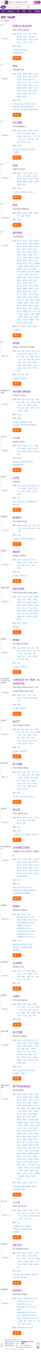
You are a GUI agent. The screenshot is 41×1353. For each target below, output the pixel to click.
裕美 (34, 93)
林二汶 (30, 82)
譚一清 (38, 1261)
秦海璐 (30, 74)
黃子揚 (32, 314)
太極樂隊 (31, 320)
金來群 (25, 868)
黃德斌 (19, 862)
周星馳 (19, 260)
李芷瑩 (25, 873)
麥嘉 (28, 133)
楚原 (34, 283)
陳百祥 (19, 305)
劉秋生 (28, 1049)
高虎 (19, 1216)
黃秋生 (36, 74)
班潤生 (30, 1253)
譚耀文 (33, 820)
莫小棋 (33, 1213)
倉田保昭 (20, 1054)
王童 (18, 701)
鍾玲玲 (19, 1309)
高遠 (18, 976)
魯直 (27, 408)
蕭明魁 (25, 451)
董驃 (27, 300)
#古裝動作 (16, 50)
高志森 (35, 326)
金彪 (19, 1264)
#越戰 (23, 1073)
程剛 (27, 374)
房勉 (24, 528)
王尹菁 (19, 873)
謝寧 (24, 184)
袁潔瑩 (19, 269)
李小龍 (19, 1298)
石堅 (31, 1301)
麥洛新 (25, 876)
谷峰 (37, 303)
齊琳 (22, 659)
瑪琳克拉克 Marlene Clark (31, 1318)
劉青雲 (19, 173)
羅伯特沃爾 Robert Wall (24, 1307)
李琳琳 (30, 288)
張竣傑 (36, 182)
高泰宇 (36, 39)
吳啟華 (30, 297)
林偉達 (25, 623)
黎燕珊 (25, 93)
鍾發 (24, 1063)
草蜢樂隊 (21, 1176)
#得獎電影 (16, 107)
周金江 (32, 1261)
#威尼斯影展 (30, 107)
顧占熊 (35, 656)
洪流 (38, 650)
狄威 (35, 488)
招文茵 (30, 1043)
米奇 (27, 613)
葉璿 (18, 1267)
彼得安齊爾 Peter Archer (29, 1315)
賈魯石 (33, 402)
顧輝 (18, 454)
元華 (28, 139)
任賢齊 (36, 859)
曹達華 (30, 605)
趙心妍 (23, 648)
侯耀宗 (19, 1051)
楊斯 (32, 359)
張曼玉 (36, 213)
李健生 (25, 1060)
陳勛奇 (19, 623)
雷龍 (24, 783)
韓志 (29, 1219)
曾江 (22, 300)
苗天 (28, 402)
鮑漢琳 (23, 272)
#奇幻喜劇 (23, 1277)
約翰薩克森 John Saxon (30, 1298)
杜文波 (19, 786)
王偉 (18, 491)
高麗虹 (19, 1043)
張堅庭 (20, 314)
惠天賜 (26, 314)
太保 (38, 485)
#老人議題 (23, 109)
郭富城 (19, 246)
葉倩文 (25, 1159)
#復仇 (14, 887)
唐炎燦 (19, 368)
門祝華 (32, 408)
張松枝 (30, 868)
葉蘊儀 (19, 263)
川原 (19, 528)
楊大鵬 (25, 1216)
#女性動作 (16, 425)
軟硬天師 (31, 277)
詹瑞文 (35, 91)
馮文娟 (23, 1213)
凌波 (22, 729)
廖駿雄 (19, 868)
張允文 (38, 408)
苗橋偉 (19, 1060)
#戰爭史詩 (30, 192)
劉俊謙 (35, 862)
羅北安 (19, 42)
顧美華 (27, 274)
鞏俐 (35, 260)
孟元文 (29, 362)
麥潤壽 (25, 88)
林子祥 (35, 291)
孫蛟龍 (30, 182)
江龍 (34, 653)
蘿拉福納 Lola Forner (23, 917)
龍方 (29, 311)
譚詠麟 (26, 266)
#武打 (14, 501)
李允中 (38, 359)
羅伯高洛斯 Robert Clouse (25, 1327)
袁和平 (30, 308)
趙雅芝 (19, 291)
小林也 (20, 1010)
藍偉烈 (29, 365)
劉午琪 (38, 356)
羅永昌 (36, 865)
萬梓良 (36, 297)
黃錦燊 (25, 288)
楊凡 (29, 291)
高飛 (35, 1054)
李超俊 (23, 780)
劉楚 (22, 408)
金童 (28, 528)
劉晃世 (25, 1264)
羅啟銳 (19, 322)
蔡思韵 (25, 862)
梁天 (34, 79)
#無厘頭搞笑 (17, 1186)
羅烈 (32, 351)
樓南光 (25, 96)
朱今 (18, 659)
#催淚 (26, 104)
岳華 (18, 351)
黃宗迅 (28, 565)
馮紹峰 (36, 130)
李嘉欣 (30, 263)
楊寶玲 (26, 317)
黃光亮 (25, 286)
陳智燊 (19, 85)
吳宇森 (19, 286)
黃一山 (19, 294)
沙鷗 (18, 780)
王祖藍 (25, 39)
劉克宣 (30, 488)
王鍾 (29, 368)
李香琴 (30, 305)
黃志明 (25, 743)
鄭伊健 (19, 817)
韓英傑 (29, 405)
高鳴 (32, 775)
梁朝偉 (36, 240)
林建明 (19, 277)
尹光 (29, 269)
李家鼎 (29, 735)
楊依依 (36, 873)
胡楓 (28, 272)
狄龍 (18, 300)
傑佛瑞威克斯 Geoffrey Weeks (26, 1312)
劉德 (24, 599)
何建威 (23, 1256)
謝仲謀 (20, 410)
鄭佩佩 (25, 446)
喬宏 (19, 405)
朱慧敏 (29, 76)
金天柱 (25, 974)
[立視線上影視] (3, 7)
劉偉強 (19, 96)
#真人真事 (32, 104)
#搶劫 (30, 944)
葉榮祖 (36, 611)
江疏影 (19, 176)
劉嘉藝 (19, 184)
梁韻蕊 (19, 308)
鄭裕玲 (25, 240)
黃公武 (19, 974)
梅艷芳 (30, 213)
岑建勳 (19, 88)
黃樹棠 (19, 619)
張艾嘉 (25, 263)
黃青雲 (23, 1007)
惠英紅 (30, 255)
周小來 (29, 656)
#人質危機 (16, 152)
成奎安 (35, 608)
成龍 (18, 485)
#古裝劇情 (16, 1232)
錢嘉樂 (28, 216)
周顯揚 (19, 46)
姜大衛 (36, 288)
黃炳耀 (25, 305)
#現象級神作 (17, 890)
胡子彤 (19, 865)
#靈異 (22, 1274)
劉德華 (19, 74)
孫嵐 (19, 531)
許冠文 (19, 283)
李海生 (19, 311)
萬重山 (23, 402)
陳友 (35, 280)
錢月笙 (25, 741)
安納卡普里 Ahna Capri (24, 1304)
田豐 (28, 772)
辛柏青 (20, 1219)
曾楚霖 (26, 777)
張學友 (19, 243)
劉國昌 (30, 88)
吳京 (24, 176)
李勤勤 (19, 136)
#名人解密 (16, 708)
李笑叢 (19, 365)
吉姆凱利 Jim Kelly (23, 1301)
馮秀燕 (19, 602)
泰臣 (29, 93)
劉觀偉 (19, 1271)
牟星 (28, 142)
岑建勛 (25, 920)
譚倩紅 (19, 252)
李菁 (28, 359)
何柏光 (25, 269)
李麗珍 (38, 300)
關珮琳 (20, 303)
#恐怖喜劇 (16, 1274)
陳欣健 (36, 305)
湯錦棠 (29, 786)
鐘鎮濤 (25, 213)
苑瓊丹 (19, 611)
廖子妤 (25, 870)
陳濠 (29, 1010)
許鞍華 (19, 100)
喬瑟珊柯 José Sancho (24, 925)
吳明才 (19, 568)
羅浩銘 (19, 182)
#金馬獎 (22, 107)
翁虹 (35, 255)
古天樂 (25, 173)
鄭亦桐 (38, 1216)
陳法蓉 (25, 291)
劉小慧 (29, 448)
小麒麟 (38, 732)
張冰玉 (28, 399)
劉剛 (29, 653)
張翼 (22, 216)
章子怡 (19, 820)
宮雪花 (19, 79)
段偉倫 (29, 616)
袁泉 (35, 173)
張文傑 (25, 865)
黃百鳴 (32, 266)
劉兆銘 (25, 280)
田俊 (27, 732)
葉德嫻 (25, 74)
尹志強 (30, 280)
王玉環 (29, 1256)
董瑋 (24, 1324)
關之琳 (25, 243)
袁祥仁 (23, 608)
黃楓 (18, 747)
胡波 (24, 786)
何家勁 (23, 1057)
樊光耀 (19, 39)
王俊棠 (35, 616)
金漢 (27, 356)
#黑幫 (19, 887)
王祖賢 (36, 257)
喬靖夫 (19, 870)
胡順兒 (25, 42)
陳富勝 (19, 876)
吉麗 (18, 142)
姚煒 (31, 274)
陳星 (19, 362)
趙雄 (38, 528)
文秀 (32, 1007)
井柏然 (35, 34)
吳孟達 (19, 257)
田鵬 (37, 399)
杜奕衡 (23, 142)
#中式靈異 (27, 1274)
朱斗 (18, 1258)
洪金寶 (25, 37)
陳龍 (22, 1049)
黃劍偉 (36, 451)
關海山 (35, 269)
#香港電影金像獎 (18, 53)
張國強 (25, 1046)
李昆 (37, 772)
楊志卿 (23, 650)
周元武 (19, 320)
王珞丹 (25, 34)
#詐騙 (33, 1186)
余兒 (18, 884)
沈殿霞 (32, 300)
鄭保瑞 (19, 880)
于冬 (35, 85)
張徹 (22, 374)
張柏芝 (25, 817)
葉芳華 (35, 599)
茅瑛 (34, 1307)
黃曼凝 (33, 485)
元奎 (34, 1015)
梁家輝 (19, 37)
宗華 (22, 356)
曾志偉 (19, 240)
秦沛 (24, 76)
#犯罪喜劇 (32, 149)
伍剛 (24, 823)
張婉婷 (30, 322)
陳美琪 (25, 297)
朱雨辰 (25, 136)
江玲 (19, 359)
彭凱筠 (30, 873)
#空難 (26, 1070)
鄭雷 (24, 365)
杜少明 (19, 494)
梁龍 (27, 659)
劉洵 (24, 820)
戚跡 (25, 1219)
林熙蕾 (19, 823)
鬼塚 (35, 613)
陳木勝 (19, 188)
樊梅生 (19, 562)
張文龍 (35, 448)
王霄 (18, 216)
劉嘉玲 (25, 255)
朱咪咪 (19, 288)
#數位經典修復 (32, 425)
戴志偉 (30, 1060)
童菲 (38, 1213)
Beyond (20, 274)
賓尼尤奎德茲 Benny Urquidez (26, 931)
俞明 (37, 266)
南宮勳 (36, 729)
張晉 (29, 34)
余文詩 (25, 82)
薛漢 (18, 402)
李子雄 (30, 294)
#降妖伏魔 (35, 1274)
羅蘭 (29, 91)
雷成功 (28, 738)
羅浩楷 (35, 491)
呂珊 (24, 359)
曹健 (38, 402)
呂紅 (28, 1007)
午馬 (18, 448)
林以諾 (19, 91)
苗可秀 (25, 605)
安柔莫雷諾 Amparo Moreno (26, 934)
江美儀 (36, 82)
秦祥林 (29, 1040)
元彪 (19, 139)
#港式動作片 (24, 50)
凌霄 (22, 738)
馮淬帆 (25, 596)
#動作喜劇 (16, 504)
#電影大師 (23, 708)
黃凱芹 (36, 317)
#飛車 (22, 944)
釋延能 (25, 182)
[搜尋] (28, 7)
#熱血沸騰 (24, 890)
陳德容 (30, 257)
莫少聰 (29, 1057)
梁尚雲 (30, 743)
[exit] (2, 2)
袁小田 (25, 562)
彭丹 (24, 602)
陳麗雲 (38, 272)
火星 (34, 311)
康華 (35, 562)
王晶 (18, 1222)
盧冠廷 (26, 303)
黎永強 (25, 308)
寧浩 (35, 88)
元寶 (32, 139)
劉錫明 (19, 616)
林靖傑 (19, 704)
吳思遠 (25, 322)
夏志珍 (25, 1043)
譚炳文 (19, 93)
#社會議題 (16, 104)
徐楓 (18, 399)
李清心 (36, 868)
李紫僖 (36, 870)
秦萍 (28, 648)
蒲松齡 (19, 418)
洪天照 (30, 179)
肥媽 (29, 283)
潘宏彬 (36, 1060)
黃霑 (24, 252)
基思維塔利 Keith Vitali (24, 928)
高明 (18, 408)
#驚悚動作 (27, 893)
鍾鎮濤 (20, 266)
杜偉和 (26, 410)
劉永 (31, 613)
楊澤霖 (33, 528)
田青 (18, 272)
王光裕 (35, 365)
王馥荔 (19, 76)
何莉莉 (28, 351)
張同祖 (25, 294)
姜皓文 (19, 179)
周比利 (33, 1051)
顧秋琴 (35, 362)
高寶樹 (30, 354)
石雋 (22, 399)
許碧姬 (25, 85)
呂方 (18, 1256)
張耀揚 (38, 314)
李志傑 (26, 1261)
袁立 (28, 1213)
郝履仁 (20, 777)
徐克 (29, 79)
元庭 (37, 139)
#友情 (22, 104)
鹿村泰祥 (35, 1010)
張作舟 (29, 783)
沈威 (18, 613)
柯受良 (35, 920)
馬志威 (36, 179)
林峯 (29, 862)
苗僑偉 (30, 596)
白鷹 (32, 399)
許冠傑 (30, 286)
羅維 (22, 565)
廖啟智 (29, 176)
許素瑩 (19, 82)
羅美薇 (29, 252)
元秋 (24, 139)
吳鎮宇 (36, 1210)
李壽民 (19, 831)
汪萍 (18, 356)
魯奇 (18, 738)
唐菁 (24, 1004)
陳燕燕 (32, 356)
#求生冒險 (32, 1070)
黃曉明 (25, 1210)
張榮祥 (30, 1054)
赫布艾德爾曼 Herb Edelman (26, 922)
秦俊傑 (30, 39)
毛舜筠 (23, 249)
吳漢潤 (19, 1046)
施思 (22, 351)
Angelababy (32, 37)
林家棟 (25, 91)
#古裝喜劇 (16, 1277)
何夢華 (19, 535)
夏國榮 (30, 1264)
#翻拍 (23, 1189)
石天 (34, 136)
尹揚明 (19, 297)
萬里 (28, 1012)
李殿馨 (23, 448)
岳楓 (18, 374)
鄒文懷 (30, 85)
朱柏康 (30, 870)
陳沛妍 (25, 130)
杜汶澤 (25, 79)
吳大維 (29, 249)
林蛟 (32, 648)
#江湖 (22, 834)
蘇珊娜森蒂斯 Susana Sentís (26, 937)
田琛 (37, 648)
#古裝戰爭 (23, 192)
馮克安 (25, 320)
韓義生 (29, 491)
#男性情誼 (24, 887)
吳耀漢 (25, 246)
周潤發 (19, 1210)
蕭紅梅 (36, 1264)
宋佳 (38, 136)
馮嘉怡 (30, 42)
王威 (24, 735)
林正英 (30, 446)
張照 (18, 1012)
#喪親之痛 (23, 425)
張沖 (33, 917)
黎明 (18, 249)
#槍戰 (14, 1070)
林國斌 (19, 1063)
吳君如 (35, 252)
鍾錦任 (30, 451)
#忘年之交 (16, 109)
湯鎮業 (35, 1057)
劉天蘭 (20, 317)
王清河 (35, 368)
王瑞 (24, 405)
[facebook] (38, 1343)
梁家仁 (32, 303)
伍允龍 (30, 865)
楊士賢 (19, 451)
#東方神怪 (35, 834)
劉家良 (25, 277)
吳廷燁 (25, 179)
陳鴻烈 (36, 605)
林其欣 (36, 286)
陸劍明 (36, 294)
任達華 (25, 257)
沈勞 (25, 653)
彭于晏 (19, 34)
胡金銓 (19, 414)
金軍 (35, 741)
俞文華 (35, 783)
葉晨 (31, 317)
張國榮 (36, 243)
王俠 (38, 525)
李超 (28, 780)
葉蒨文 (30, 260)
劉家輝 (25, 311)
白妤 (19, 1015)
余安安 (25, 283)
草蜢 (37, 320)
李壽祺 (23, 775)
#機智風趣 (16, 944)
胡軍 (18, 133)
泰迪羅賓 (37, 263)
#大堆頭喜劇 (17, 330)
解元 (24, 656)
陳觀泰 (29, 602)
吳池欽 (25, 368)
